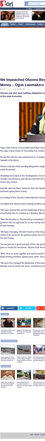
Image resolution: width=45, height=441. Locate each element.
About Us (36, 434)
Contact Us (39, 8)
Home (30, 8)
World (21, 24)
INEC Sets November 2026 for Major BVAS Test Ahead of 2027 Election (7, 384)
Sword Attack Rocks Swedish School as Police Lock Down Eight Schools (24, 384)
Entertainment (31, 24)
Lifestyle (40, 24)
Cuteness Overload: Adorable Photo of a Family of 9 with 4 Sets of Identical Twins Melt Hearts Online (22, 15)
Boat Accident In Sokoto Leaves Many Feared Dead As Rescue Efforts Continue (24, 359)
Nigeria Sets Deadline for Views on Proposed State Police (24, 331)
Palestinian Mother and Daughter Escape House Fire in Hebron (8, 331)
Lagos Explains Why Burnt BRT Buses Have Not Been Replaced (8, 358)
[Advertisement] (22, 51)
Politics (13, 24)
